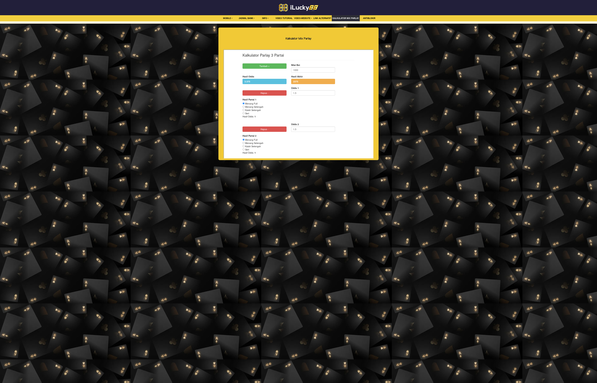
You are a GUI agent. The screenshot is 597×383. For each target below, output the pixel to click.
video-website (302, 18)
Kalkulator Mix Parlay (346, 18)
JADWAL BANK (246, 18)
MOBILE (227, 18)
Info (264, 18)
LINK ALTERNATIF (322, 18)
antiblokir (369, 18)
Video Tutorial (284, 18)
